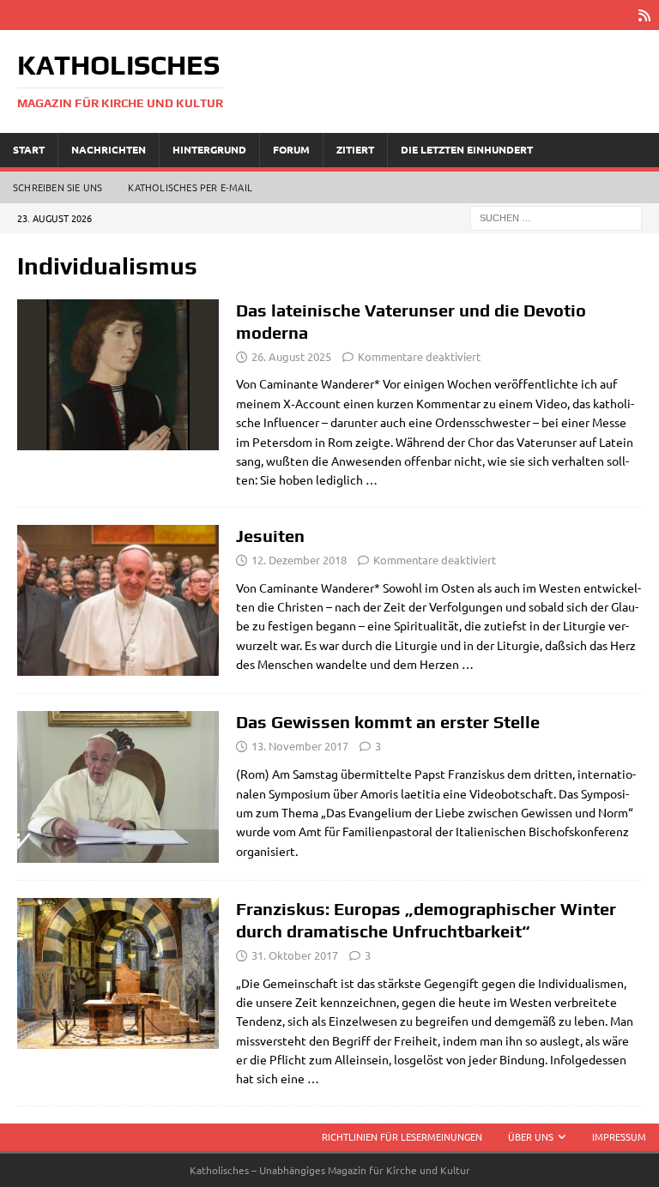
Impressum (619, 1136)
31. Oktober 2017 (294, 955)
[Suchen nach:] (556, 216)
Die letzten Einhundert (467, 149)
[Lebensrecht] (118, 974)
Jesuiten (270, 535)
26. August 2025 (291, 356)
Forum (291, 149)
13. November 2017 (299, 745)
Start (29, 149)
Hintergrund (209, 149)
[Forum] (118, 374)
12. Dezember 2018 (299, 559)
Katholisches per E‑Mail (190, 187)
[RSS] (644, 15)
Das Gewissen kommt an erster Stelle (388, 722)
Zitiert (355, 149)
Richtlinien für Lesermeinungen (402, 1136)
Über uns (530, 1136)
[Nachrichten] (118, 786)
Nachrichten (108, 149)
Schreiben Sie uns (57, 187)
